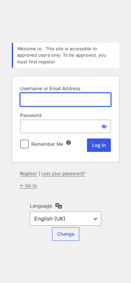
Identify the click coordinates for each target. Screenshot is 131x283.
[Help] (68, 142)
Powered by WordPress (65, 21)
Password (31, 115)
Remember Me (47, 144)
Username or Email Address (50, 88)
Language (41, 206)
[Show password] (104, 126)
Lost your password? (63, 173)
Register (28, 173)
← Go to (28, 185)
